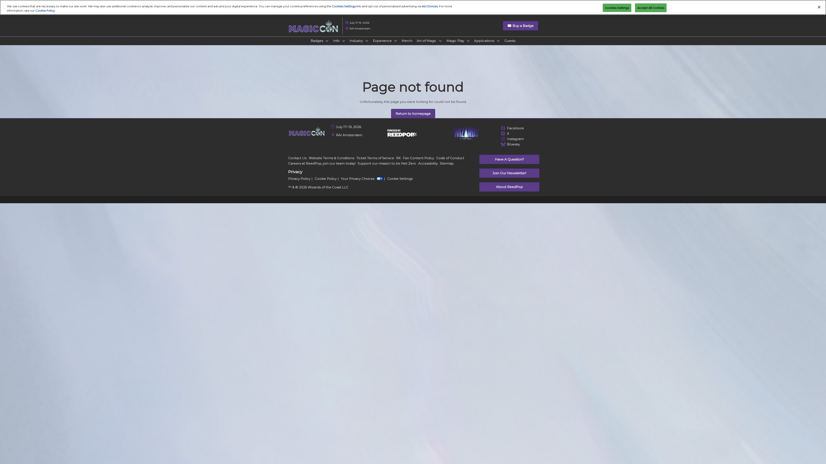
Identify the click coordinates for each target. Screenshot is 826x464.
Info (337, 41)
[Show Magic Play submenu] (468, 40)
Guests (509, 41)
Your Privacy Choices (357, 179)
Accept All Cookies (650, 7)
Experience (383, 41)
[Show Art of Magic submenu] (440, 40)
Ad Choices (430, 6)
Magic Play (456, 41)
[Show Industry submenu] (367, 40)
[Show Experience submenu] (396, 40)
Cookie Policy (45, 10)
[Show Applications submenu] (498, 40)
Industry (357, 41)
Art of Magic (427, 41)
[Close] (819, 7)
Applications (484, 41)
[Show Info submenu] (343, 40)
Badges (317, 41)
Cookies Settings (344, 6)
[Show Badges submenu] (327, 40)
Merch (407, 41)
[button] (520, 26)
